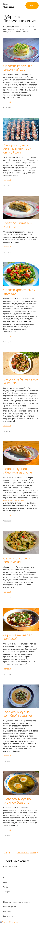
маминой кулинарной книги (14, 500)
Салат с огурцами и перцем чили (18, 560)
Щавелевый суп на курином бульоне (17, 800)
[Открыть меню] (22, 5)
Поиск (32, 5)
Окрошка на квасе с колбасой (18, 636)
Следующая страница (28, 852)
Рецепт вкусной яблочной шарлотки (18, 470)
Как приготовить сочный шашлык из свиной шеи (17, 149)
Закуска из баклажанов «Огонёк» (20, 381)
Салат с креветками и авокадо (19, 291)
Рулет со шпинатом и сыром (17, 224)
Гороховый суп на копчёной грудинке (17, 713)
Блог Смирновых (8, 5)
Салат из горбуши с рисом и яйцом (17, 67)
